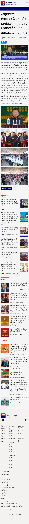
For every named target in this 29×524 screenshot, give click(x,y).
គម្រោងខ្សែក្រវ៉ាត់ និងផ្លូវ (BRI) (21, 427)
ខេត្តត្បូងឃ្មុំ (3, 493)
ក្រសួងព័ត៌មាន (4, 482)
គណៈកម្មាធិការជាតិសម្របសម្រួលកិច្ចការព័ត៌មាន (12, 506)
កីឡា (2, 436)
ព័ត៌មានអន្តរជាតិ (3, 429)
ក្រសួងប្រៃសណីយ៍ (5, 479)
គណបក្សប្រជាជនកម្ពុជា (6, 509)
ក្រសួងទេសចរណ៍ (5, 474)
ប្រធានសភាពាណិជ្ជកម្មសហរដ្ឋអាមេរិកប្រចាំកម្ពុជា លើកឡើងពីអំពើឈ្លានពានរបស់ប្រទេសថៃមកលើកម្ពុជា (19, 285)
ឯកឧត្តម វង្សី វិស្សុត (12, 456)
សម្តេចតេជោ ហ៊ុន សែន (12, 439)
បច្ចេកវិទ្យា (3, 433)
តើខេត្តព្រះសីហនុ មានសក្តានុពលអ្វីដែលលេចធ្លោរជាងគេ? (9, 253)
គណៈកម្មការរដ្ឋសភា (5, 501)
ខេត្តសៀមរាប (4, 495)
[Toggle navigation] (26, 3)
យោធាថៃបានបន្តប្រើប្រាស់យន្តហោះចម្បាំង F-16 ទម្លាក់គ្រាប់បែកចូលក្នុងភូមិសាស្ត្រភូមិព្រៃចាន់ (18, 330)
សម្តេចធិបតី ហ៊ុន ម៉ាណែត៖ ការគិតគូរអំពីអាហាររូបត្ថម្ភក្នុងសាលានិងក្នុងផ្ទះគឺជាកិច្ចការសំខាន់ (9, 229)
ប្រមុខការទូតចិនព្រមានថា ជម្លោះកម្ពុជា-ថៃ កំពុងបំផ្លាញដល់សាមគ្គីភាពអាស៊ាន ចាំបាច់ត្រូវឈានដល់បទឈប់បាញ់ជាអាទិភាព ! (19, 296)
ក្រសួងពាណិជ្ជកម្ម (5, 485)
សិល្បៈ (2, 441)
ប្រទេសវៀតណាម (22, 436)
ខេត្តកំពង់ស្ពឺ (4, 490)
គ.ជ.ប (2, 498)
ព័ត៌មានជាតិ (3, 207)
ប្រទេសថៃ (20, 433)
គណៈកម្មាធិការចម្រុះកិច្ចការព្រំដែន (9, 503)
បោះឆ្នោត (11, 465)
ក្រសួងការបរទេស (5, 471)
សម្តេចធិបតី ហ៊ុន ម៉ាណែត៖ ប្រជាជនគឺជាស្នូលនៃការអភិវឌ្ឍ (18, 398)
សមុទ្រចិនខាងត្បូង (21, 439)
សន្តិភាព (11, 467)
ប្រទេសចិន (20, 430)
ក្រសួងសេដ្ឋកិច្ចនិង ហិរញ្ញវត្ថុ (7, 487)
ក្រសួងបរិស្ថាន (4, 477)
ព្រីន (4, 42)
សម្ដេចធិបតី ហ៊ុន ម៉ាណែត (7, 188)
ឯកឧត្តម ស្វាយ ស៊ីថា (12, 461)
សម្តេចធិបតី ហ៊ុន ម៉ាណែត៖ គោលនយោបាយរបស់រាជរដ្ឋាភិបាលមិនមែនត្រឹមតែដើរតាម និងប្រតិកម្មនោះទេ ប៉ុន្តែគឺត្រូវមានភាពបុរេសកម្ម (18, 371)
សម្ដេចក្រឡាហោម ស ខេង (12, 451)
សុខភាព (3, 438)
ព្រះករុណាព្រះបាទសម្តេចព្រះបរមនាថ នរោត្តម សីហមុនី (11, 430)
